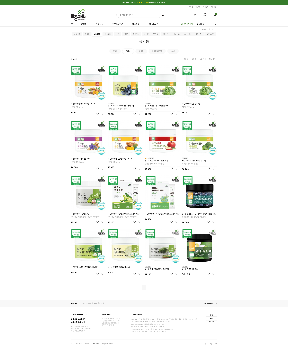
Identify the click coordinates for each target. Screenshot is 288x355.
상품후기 (211, 322)
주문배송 (213, 7)
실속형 (173, 51)
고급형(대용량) (157, 51)
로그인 (191, 7)
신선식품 (136, 34)
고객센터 (205, 7)
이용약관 (96, 344)
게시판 (211, 315)
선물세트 (99, 24)
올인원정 (108, 34)
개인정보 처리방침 (108, 344)
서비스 (87, 344)
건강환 (87, 34)
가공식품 (176, 34)
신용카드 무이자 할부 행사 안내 (92, 303)
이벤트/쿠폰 (117, 24)
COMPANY (153, 24)
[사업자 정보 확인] (159, 324)
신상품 (84, 24)
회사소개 (79, 344)
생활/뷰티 (198, 34)
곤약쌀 (146, 34)
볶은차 (126, 34)
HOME (203, 29)
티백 (117, 34)
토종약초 (77, 34)
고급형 (141, 51)
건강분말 (209, 29)
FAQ (211, 318)
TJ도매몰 (136, 24)
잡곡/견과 (210, 34)
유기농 (215, 29)
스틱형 (115, 51)
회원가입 (198, 7)
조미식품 (187, 34)
